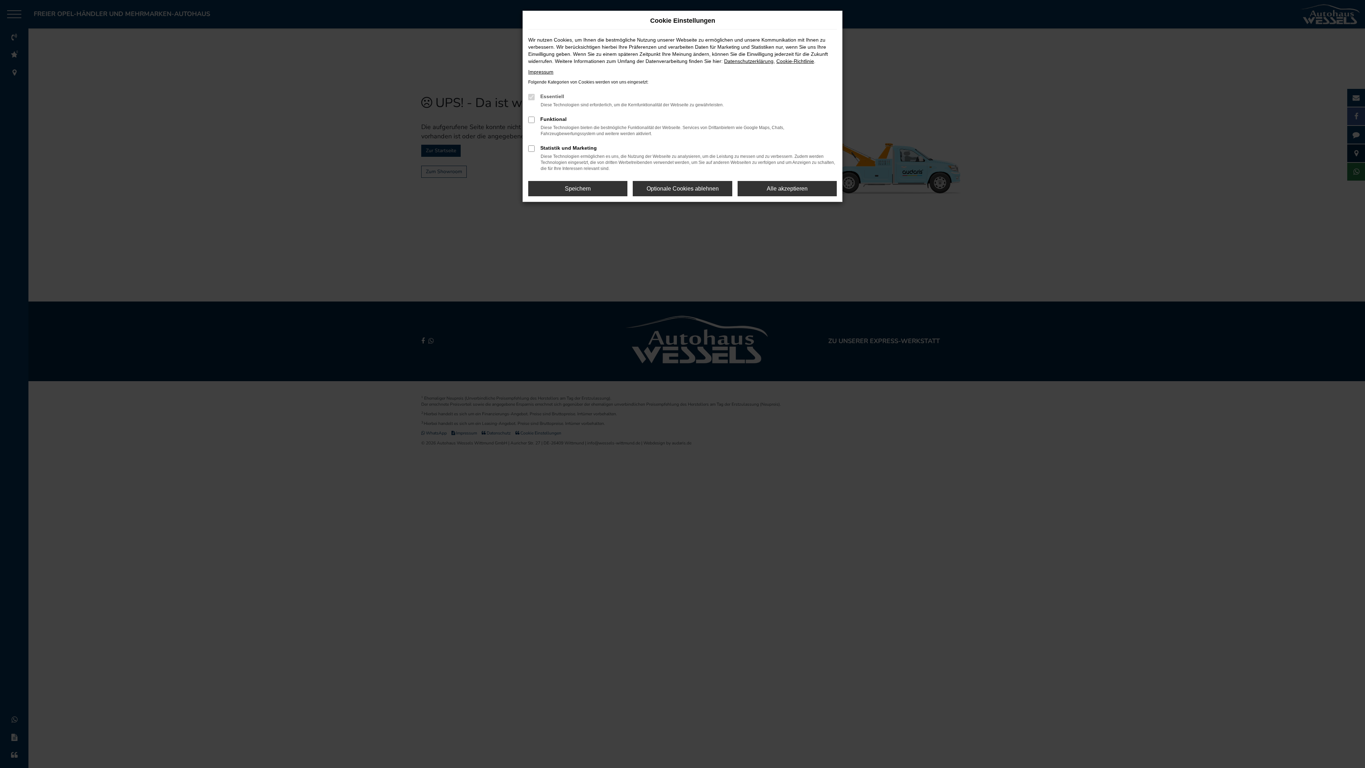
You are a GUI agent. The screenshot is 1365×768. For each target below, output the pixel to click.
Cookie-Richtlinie (795, 61)
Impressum (540, 72)
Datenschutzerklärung (749, 61)
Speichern (578, 189)
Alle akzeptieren (787, 189)
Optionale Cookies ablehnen (683, 189)
